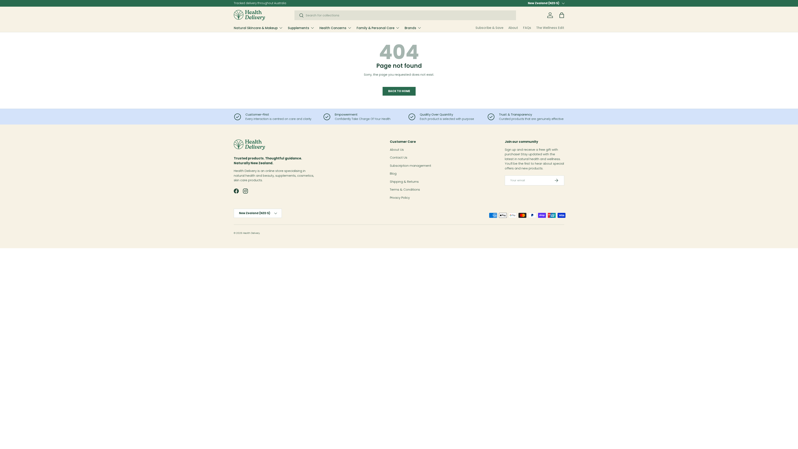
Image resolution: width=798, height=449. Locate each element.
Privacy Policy (400, 197)
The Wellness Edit (550, 28)
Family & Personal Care (375, 28)
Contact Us (398, 157)
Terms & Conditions (405, 189)
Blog (393, 173)
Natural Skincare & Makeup (256, 28)
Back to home (399, 91)
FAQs (527, 28)
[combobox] (405, 15)
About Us (397, 149)
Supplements (298, 28)
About (513, 28)
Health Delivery (251, 233)
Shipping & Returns (404, 181)
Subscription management (410, 165)
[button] (561, 15)
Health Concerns (332, 28)
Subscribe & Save (489, 28)
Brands (410, 28)
